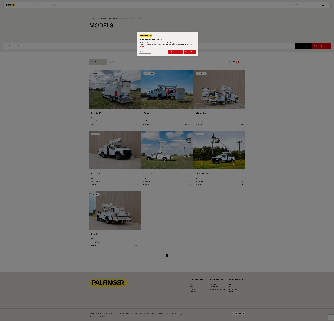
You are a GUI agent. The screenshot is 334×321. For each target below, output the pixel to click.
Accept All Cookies (190, 51)
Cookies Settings (145, 51)
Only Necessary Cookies (175, 51)
